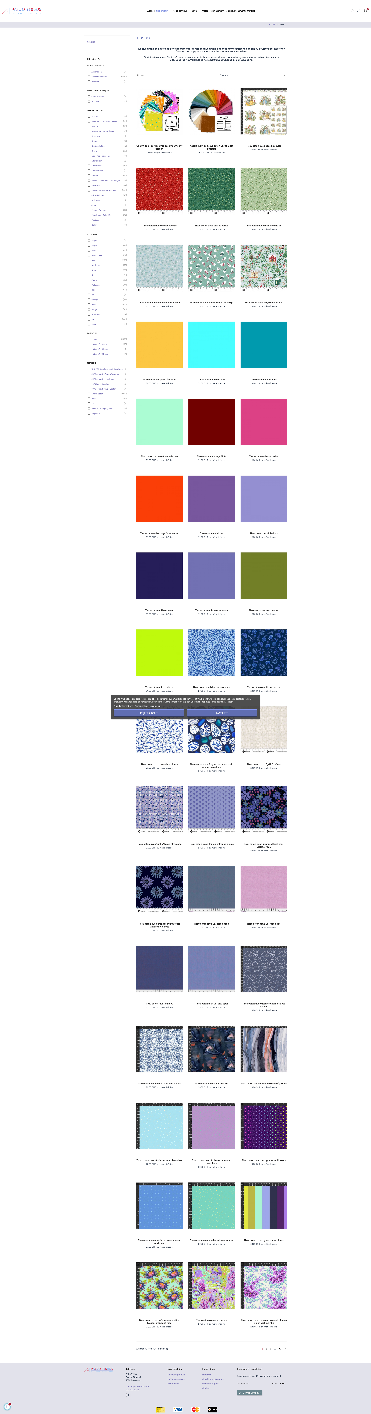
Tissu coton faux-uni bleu (159, 1004)
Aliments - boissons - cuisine (107, 121)
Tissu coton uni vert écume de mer (159, 456)
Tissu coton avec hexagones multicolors (264, 1160)
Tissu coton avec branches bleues (159, 764)
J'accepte (222, 713)
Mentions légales (210, 1384)
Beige (107, 245)
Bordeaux (107, 265)
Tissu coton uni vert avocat (263, 610)
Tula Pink (107, 101)
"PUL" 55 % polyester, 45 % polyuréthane (107, 369)
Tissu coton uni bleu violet (159, 610)
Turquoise (107, 314)
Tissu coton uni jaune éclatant (159, 380)
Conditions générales (212, 1379)
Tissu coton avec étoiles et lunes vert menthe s (211, 1162)
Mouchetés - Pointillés (107, 215)
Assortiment (107, 72)
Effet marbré (107, 166)
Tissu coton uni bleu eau (211, 380)
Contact (206, 1388)
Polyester (107, 413)
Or (107, 295)
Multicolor (107, 285)
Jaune (107, 280)
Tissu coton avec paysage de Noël (263, 303)
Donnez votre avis (249, 1393)
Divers (107, 151)
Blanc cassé (107, 255)
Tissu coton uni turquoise (263, 380)
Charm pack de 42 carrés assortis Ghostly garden (159, 147)
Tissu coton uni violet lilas (264, 533)
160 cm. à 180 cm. (107, 349)
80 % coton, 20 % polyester (107, 389)
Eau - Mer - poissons (107, 156)
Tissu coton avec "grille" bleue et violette (159, 844)
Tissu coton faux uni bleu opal (211, 1004)
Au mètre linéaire (107, 77)
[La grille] (138, 75)
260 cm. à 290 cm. (107, 354)
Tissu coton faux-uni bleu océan (211, 924)
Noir (107, 290)
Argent (107, 240)
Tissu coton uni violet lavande (211, 610)
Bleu (107, 260)
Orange (107, 299)
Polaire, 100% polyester (107, 408)
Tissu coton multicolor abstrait (211, 1084)
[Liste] (142, 75)
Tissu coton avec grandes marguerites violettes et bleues (159, 925)
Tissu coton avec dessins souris (264, 146)
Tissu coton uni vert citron (159, 687)
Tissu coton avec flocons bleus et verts (159, 303)
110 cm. (107, 339)
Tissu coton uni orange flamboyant (159, 533)
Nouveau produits (176, 1375)
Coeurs (107, 141)
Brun (107, 270)
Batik (107, 398)
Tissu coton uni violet (211, 533)
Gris (107, 275)
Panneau (107, 81)
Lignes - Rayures (107, 210)
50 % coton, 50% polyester (107, 379)
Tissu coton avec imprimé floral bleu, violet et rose (264, 845)
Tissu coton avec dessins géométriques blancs (263, 1005)
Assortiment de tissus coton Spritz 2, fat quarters (211, 147)
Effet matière (107, 170)
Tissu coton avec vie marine (211, 1320)
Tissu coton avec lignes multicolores (263, 1240)
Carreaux (107, 136)
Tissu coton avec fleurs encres (263, 687)
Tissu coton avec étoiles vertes (211, 226)
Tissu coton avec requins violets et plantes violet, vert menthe (264, 1321)
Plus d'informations (123, 705)
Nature (107, 225)
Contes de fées (107, 146)
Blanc (107, 250)
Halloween (107, 200)
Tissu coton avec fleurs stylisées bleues (159, 1084)
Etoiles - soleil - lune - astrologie (107, 180)
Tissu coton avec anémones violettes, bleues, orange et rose (159, 1321)
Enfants (107, 175)
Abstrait (107, 116)
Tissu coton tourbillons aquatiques (211, 687)
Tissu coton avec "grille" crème (264, 764)
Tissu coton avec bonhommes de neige (211, 303)
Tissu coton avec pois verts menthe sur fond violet (159, 1242)
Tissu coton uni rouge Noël (211, 456)
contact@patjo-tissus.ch (137, 1387)
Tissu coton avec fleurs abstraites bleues (212, 844)
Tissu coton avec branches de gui (263, 226)
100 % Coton (107, 394)
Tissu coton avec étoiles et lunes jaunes (211, 1240)
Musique (107, 220)
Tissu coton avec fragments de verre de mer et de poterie (211, 765)
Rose (107, 304)
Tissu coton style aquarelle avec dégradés (264, 1084)
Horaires (206, 1375)
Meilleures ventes (176, 1379)
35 (280, 1349)
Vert (107, 319)
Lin (107, 403)
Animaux (107, 126)
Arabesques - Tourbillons (107, 131)
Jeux (107, 205)
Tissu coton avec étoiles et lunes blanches (159, 1160)
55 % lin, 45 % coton (107, 384)
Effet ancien (107, 161)
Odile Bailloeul (107, 96)
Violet (107, 324)
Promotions (173, 1384)
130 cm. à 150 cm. (107, 344)
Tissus (91, 42)
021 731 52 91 (132, 1390)
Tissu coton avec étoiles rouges (159, 226)
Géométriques (107, 195)
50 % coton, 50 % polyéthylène (107, 374)
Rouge (107, 309)
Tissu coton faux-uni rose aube (264, 924)
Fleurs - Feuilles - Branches (107, 190)
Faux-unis (107, 185)
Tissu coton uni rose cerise (263, 456)
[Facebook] (128, 1395)
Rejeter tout (149, 713)
